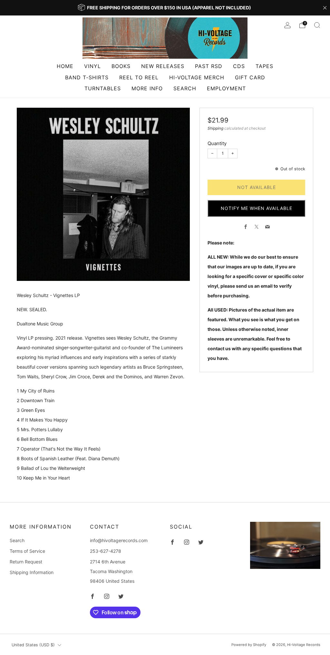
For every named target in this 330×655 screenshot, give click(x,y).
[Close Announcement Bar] (325, 7)
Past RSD (208, 66)
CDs (239, 66)
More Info (147, 88)
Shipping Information (31, 572)
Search (184, 88)
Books (121, 66)
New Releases (162, 66)
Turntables (102, 88)
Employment (226, 88)
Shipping (215, 128)
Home (65, 66)
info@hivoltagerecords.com (119, 540)
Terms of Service (27, 551)
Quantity (217, 143)
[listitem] (165, 7)
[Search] (317, 25)
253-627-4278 (105, 551)
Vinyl (92, 66)
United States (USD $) (33, 644)
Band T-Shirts (87, 77)
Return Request (26, 561)
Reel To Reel (139, 77)
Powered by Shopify (248, 644)
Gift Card (250, 77)
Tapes (264, 66)
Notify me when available (256, 208)
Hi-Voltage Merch (196, 77)
